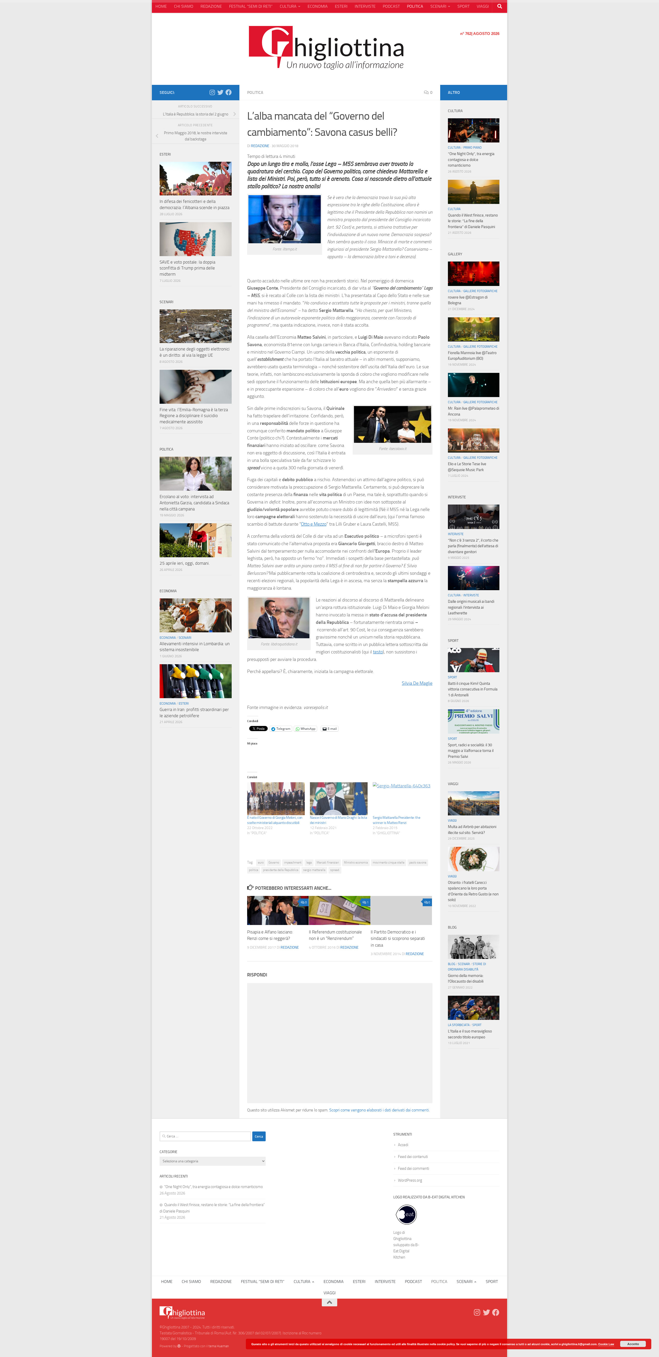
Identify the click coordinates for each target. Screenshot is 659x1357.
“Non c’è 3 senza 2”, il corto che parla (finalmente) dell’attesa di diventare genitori (473, 546)
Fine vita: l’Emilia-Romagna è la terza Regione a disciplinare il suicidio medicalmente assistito (194, 415)
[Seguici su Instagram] (212, 92)
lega (309, 862)
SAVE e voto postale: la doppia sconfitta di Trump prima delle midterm (187, 268)
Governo (273, 862)
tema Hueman (219, 1346)
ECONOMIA (318, 6)
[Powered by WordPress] (179, 1346)
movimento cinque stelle (388, 862)
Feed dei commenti (413, 1168)
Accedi (403, 1145)
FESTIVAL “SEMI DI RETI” (251, 6)
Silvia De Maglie (417, 683)
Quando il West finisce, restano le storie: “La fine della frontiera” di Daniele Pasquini (473, 221)
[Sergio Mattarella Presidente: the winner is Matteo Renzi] (401, 798)
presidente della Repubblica (280, 870)
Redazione (260, 146)
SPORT (463, 6)
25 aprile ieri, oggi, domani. (185, 563)
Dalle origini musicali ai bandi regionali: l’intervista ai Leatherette (471, 607)
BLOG (451, 964)
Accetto (633, 1344)
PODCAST (391, 6)
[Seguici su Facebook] (229, 92)
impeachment (292, 862)
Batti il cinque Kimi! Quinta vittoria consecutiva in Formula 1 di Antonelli (473, 689)
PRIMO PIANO (472, 147)
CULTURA (288, 6)
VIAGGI (483, 6)
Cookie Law (606, 1344)
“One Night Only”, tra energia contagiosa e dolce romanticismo (471, 159)
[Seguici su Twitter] (220, 92)
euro (261, 862)
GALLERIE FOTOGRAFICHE (480, 291)
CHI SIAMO (183, 6)
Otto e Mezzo (313, 524)
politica (253, 870)
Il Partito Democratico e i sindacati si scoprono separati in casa (398, 939)
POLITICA (415, 6)
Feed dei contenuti (413, 1156)
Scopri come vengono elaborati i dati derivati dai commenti (379, 1110)
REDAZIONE (211, 6)
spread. (335, 870)
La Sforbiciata (459, 1025)
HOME (161, 6)
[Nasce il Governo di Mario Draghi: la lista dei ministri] (339, 798)
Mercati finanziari (328, 862)
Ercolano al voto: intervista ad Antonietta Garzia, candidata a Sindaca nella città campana (194, 502)
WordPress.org (410, 1180)
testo (378, 652)
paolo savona (417, 862)
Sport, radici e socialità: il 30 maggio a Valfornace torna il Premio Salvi (470, 751)
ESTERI (341, 6)
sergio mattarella (314, 870)
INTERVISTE (365, 6)
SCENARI (438, 6)
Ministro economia (356, 862)
